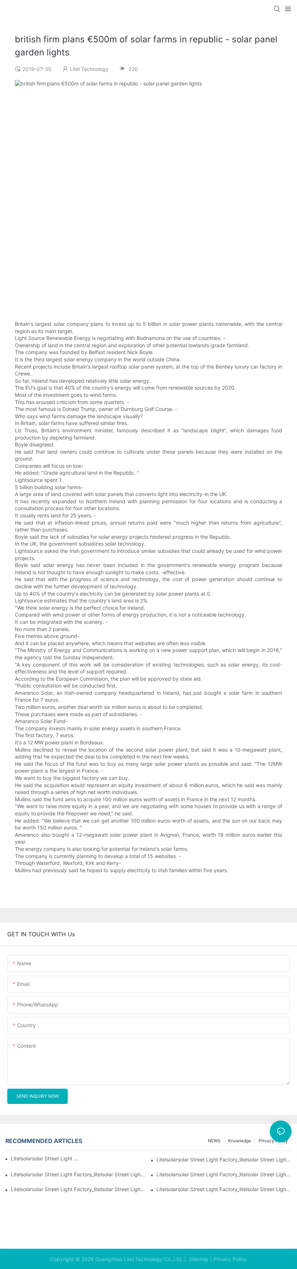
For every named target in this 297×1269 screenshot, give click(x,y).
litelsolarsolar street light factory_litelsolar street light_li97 (78, 1189)
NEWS (214, 1140)
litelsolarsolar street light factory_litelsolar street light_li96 (224, 1189)
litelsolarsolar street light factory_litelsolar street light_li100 (224, 1159)
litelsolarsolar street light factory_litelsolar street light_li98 (224, 1174)
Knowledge (239, 1140)
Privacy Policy (230, 1259)
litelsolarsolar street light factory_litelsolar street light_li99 (78, 1174)
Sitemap (198, 1259)
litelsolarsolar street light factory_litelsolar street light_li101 (45, 1158)
